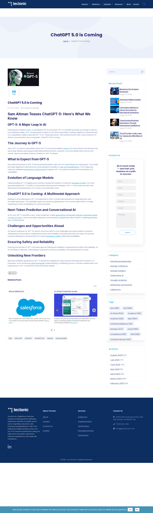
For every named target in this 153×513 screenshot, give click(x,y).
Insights (46, 431)
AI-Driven (116, 313)
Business (116, 329)
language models (79, 183)
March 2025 (116, 378)
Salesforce (115, 289)
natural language (38, 263)
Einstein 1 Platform (119, 266)
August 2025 (116, 355)
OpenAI (66, 148)
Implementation (85, 421)
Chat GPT (18, 338)
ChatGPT (28, 338)
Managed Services (86, 431)
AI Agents (134, 313)
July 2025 (114, 360)
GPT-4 (30, 130)
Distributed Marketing (120, 261)
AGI (127, 308)
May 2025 (115, 369)
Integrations (83, 435)
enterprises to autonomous (35, 169)
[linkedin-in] (9, 447)
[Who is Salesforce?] (30, 308)
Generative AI (116, 275)
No (137, 509)
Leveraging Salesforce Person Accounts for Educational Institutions (129, 110)
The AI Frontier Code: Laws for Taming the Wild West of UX (131, 135)
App (10, 338)
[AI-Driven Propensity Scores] (75, 306)
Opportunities (61, 338)
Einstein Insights (118, 270)
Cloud (133, 329)
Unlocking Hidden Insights (130, 100)
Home (65, 41)
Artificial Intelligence (121, 324)
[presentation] (94, 286)
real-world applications (69, 167)
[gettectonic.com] (17, 4)
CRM (135, 334)
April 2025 (115, 374)
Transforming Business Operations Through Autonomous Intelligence (130, 123)
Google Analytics (118, 280)
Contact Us (48, 426)
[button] (51, 330)
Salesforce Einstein (32, 108)
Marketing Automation (121, 285)
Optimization (83, 426)
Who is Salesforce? (16, 291)
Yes (130, 509)
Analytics (117, 318)
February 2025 (117, 383)
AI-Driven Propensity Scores (65, 291)
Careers (46, 421)
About (45, 417)
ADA (114, 308)
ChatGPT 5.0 (39, 338)
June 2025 (115, 364)
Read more (73, 323)
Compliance (118, 334)
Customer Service (120, 339)
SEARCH (142, 71)
